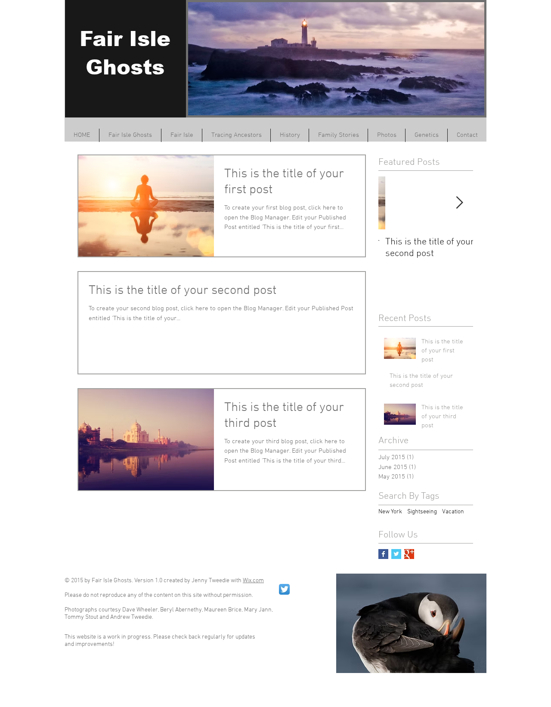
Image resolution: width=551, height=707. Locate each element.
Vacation (453, 512)
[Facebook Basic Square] (383, 554)
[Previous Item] (392, 203)
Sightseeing (422, 512)
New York (390, 512)
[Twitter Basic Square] (396, 554)
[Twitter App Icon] (284, 589)
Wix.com (253, 580)
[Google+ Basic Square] (409, 554)
